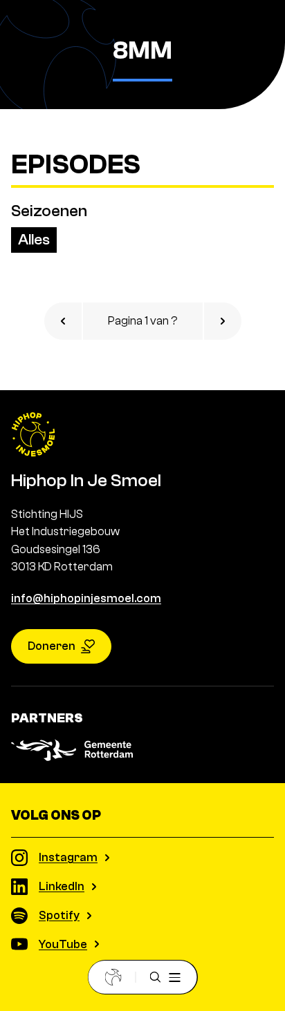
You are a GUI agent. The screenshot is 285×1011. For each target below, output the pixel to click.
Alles (34, 240)
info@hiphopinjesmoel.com (86, 598)
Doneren (51, 646)
